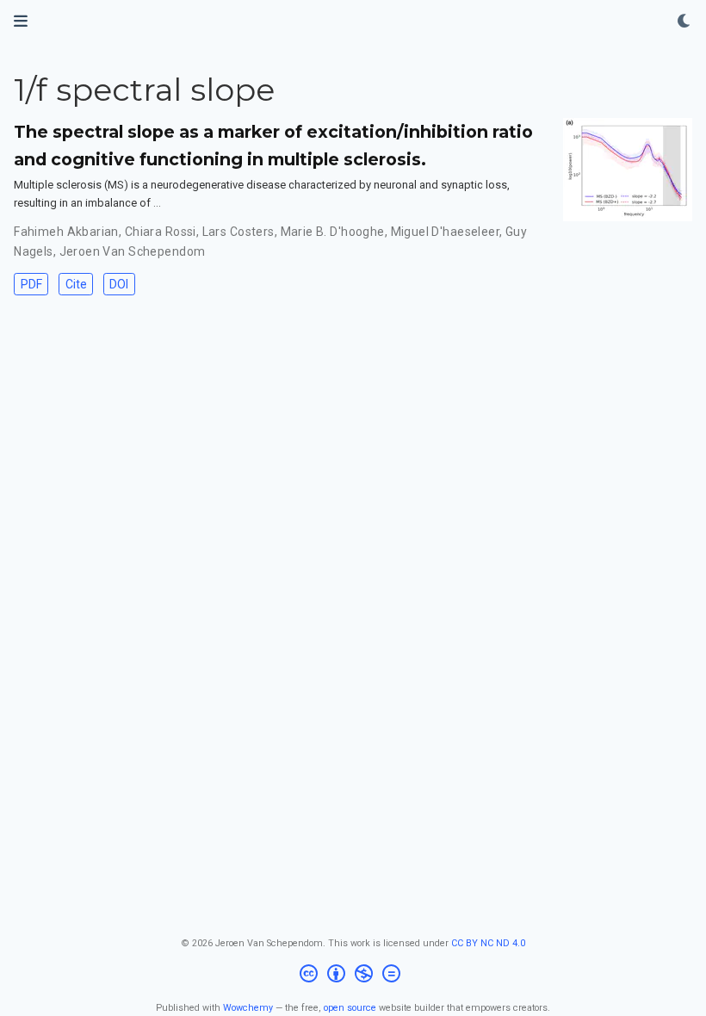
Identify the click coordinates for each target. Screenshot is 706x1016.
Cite (76, 284)
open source (350, 1007)
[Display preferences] (684, 22)
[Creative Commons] (353, 976)
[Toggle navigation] (21, 21)
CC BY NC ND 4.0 (488, 943)
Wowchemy (248, 1007)
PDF (31, 284)
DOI (118, 284)
